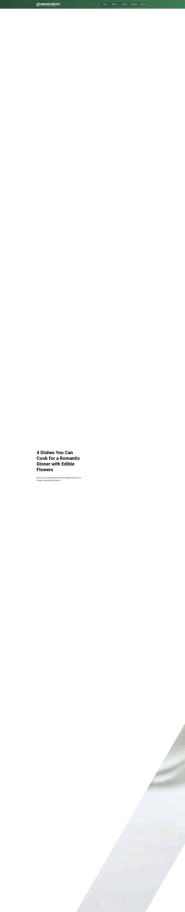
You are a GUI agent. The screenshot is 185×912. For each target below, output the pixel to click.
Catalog (124, 4)
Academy (134, 4)
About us (115, 4)
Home (105, 4)
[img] (48, 4)
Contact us (143, 4)
